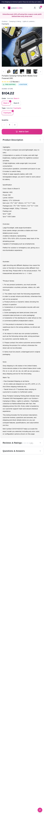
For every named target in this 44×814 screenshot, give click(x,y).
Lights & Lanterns (28, 21)
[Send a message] (40, 810)
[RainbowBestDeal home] (15, 8)
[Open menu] (4, 7)
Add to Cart (24, 131)
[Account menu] (34, 7)
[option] (6, 103)
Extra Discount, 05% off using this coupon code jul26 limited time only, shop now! (22, 15)
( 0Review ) (14, 82)
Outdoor (5, 21)
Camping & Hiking (15, 21)
